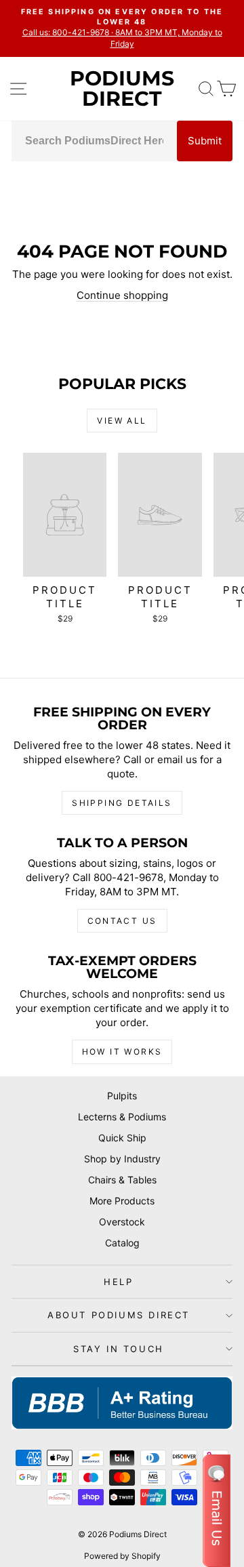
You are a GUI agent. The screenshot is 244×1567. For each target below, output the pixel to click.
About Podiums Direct (118, 1314)
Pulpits (122, 1095)
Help (118, 1281)
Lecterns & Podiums (122, 1116)
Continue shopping (122, 295)
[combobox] (94, 141)
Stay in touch (118, 1348)
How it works (122, 1051)
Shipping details (121, 803)
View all (121, 420)
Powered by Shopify (122, 1556)
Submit (205, 140)
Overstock (122, 1221)
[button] (216, 1510)
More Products (122, 1200)
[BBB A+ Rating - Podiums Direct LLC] (122, 1403)
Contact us (122, 921)
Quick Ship (122, 1137)
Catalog (122, 1242)
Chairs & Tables (122, 1179)
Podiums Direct (122, 88)
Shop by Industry (122, 1158)
